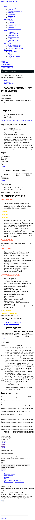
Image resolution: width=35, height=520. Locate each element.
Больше (3, 166)
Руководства (8, 19)
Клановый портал (13, 37)
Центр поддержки (9, 474)
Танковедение (12, 14)
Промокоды (11, 16)
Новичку (10, 20)
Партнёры (7, 477)
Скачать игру (12, 8)
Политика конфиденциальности (14, 482)
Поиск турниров (9, 83)
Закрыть (3, 518)
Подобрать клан (13, 40)
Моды (10, 17)
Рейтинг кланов (13, 35)
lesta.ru (3, 471)
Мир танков (8, 1)
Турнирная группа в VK (11, 324)
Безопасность (12, 25)
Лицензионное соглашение (12, 480)
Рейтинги (11, 12)
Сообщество (8, 50)
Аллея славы (12, 42)
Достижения (12, 27)
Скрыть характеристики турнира (22, 120)
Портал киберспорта (14, 46)
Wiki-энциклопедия (14, 58)
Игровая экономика (14, 24)
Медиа (10, 54)
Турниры (7, 82)
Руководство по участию (15, 48)
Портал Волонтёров (14, 56)
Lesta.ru (14, 1)
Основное (11, 22)
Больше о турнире (6, 120)
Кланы (6, 30)
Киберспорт (8, 43)
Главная (6, 80)
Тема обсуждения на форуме (13, 322)
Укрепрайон (11, 32)
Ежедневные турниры (14, 45)
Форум (10, 53)
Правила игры (8, 475)
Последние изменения (15, 11)
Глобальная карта (13, 33)
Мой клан (11, 38)
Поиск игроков (12, 51)
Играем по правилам (14, 29)
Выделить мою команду (8, 465)
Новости (10, 9)
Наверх (3, 469)
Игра (5, 6)
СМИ (6, 478)
